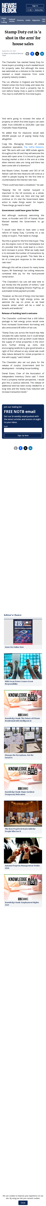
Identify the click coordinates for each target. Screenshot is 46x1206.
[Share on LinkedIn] (42, 54)
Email (6, 426)
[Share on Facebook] (32, 54)
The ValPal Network (34, 147)
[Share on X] (37, 54)
